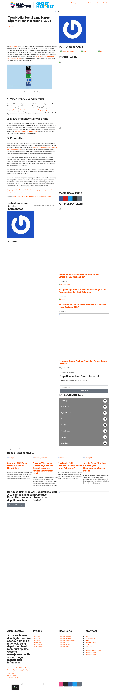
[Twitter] (70, 198)
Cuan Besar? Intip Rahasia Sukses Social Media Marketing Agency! (32, 196)
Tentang (73, 3)
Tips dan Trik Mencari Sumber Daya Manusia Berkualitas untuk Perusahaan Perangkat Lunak (43, 468)
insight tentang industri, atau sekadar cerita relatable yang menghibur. (30, 110)
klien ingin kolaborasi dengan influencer (26, 131)
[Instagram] (74, 198)
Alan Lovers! (13, 46)
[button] (37, 204)
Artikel (90, 3)
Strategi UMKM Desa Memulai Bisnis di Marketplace (17, 465)
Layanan (82, 3)
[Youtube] (65, 198)
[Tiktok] (79, 198)
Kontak (105, 3)
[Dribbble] (61, 684)
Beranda (65, 3)
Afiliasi (97, 3)
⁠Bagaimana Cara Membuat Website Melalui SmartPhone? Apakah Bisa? (79, 275)
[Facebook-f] (61, 198)
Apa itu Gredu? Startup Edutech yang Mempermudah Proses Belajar (94, 467)
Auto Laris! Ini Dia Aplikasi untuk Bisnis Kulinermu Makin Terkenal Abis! (82, 305)
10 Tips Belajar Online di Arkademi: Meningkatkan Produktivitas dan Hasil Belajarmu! (82, 290)
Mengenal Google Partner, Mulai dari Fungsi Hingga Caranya (83, 362)
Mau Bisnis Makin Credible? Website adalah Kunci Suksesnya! (70, 465)
